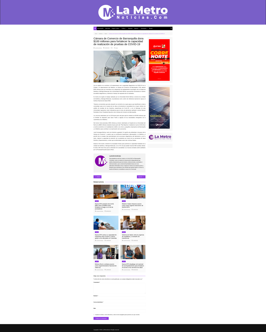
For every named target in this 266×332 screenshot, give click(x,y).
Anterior (98, 176)
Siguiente (140, 176)
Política (123, 28)
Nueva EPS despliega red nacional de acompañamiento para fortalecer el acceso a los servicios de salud (133, 265)
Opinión (136, 28)
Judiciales (107, 28)
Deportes (130, 28)
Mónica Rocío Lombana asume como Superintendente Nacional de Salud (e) (106, 265)
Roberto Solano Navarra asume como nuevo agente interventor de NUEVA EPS (132, 205)
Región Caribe (115, 28)
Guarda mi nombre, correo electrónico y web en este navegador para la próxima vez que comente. (117, 314)
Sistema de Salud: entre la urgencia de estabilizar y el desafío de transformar (133, 236)
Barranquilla (100, 28)
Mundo (150, 28)
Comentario (97, 282)
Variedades (143, 28)
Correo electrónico (98, 302)
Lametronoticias (98, 48)
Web (95, 308)
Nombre (96, 295)
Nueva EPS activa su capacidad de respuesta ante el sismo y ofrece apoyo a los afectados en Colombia (106, 236)
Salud (116, 48)
